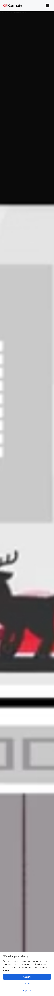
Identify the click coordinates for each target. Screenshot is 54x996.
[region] (27, 974)
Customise (27, 984)
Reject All (27, 990)
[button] (47, 5)
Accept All (27, 977)
